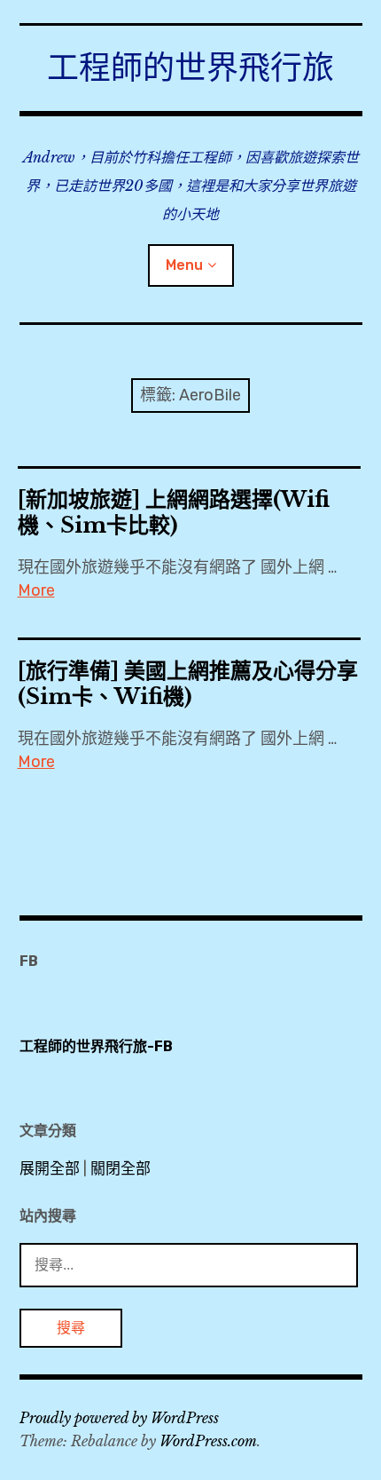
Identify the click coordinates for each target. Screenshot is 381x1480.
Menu (184, 265)
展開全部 (49, 1168)
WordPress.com (208, 1441)
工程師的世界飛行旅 (190, 68)
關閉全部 (120, 1168)
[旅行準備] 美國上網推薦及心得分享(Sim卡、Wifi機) (188, 683)
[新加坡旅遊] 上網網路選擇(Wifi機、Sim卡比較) (174, 512)
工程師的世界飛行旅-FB (96, 1046)
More (36, 590)
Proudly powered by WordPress (119, 1418)
